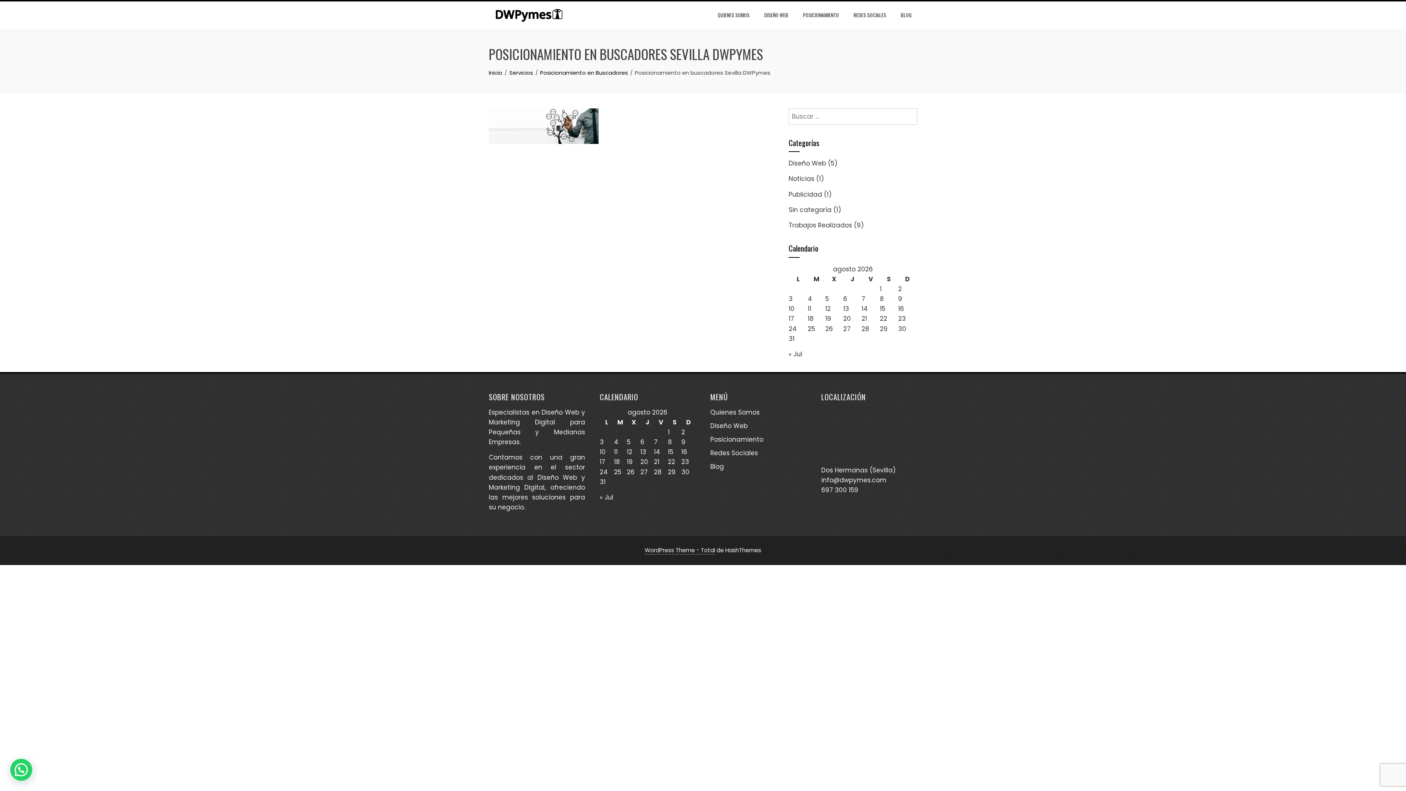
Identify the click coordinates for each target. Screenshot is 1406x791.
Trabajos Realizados (820, 225)
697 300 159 (839, 490)
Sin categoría (810, 209)
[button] (21, 770)
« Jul (795, 354)
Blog (906, 15)
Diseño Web (776, 15)
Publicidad (805, 194)
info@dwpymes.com (853, 480)
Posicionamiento (821, 15)
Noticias (801, 178)
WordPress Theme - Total (680, 550)
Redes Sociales (869, 15)
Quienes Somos (734, 15)
